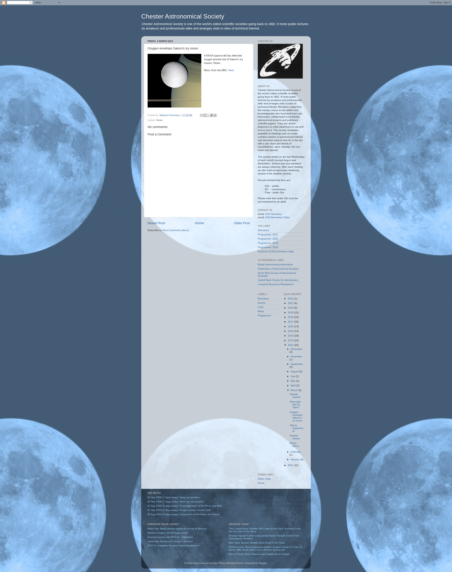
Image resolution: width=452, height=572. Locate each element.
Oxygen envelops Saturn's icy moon (296, 416)
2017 (291, 321)
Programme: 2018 (268, 247)
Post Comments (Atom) (176, 230)
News (159, 120)
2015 (291, 331)
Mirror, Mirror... (295, 444)
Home (199, 223)
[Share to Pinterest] (215, 115)
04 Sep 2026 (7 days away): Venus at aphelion (173, 497)
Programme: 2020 (268, 238)
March (294, 390)
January (295, 459)
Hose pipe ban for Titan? (295, 404)
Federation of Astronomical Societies (278, 268)
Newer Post (156, 223)
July (293, 376)
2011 (291, 465)
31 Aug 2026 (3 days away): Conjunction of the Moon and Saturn (183, 514)
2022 (291, 298)
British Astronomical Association (275, 264)
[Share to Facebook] (212, 115)
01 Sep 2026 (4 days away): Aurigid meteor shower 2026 (179, 510)
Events (261, 303)
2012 (291, 345)
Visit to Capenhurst (297, 428)
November (296, 356)
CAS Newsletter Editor (277, 217)
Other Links (264, 479)
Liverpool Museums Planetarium (276, 284)
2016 (291, 326)
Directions (263, 230)
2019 (291, 312)
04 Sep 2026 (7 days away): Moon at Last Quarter (175, 501)
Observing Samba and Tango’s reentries (170, 541)
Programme (264, 315)
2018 (291, 317)
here (231, 70)
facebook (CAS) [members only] (275, 251)
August (295, 371)
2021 (291, 303)
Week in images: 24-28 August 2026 (167, 533)
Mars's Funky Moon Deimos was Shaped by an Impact (259, 554)
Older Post (242, 223)
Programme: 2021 (268, 234)
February (296, 452)
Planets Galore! (295, 395)
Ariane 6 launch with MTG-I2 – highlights (170, 537)
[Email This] (202, 115)
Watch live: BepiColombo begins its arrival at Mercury (177, 528)
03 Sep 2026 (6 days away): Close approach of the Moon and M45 (184, 506)
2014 (291, 335)
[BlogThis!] (205, 115)
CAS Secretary (273, 214)
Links (261, 307)
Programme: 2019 (268, 243)
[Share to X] (208, 115)
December (296, 349)
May (293, 381)
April (293, 385)
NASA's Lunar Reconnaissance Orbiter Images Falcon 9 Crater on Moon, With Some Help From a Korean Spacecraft (266, 548)
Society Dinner (295, 437)
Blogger (263, 563)
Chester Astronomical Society (182, 16)
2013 (291, 340)
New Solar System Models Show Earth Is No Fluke (257, 542)
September (297, 364)
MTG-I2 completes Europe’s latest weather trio (173, 545)
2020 (291, 307)
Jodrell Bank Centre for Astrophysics (278, 280)
